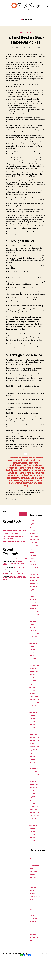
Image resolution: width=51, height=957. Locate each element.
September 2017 (34, 784)
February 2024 (33, 605)
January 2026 (33, 536)
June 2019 (32, 718)
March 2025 (32, 564)
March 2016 (32, 841)
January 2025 (33, 571)
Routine (23, 499)
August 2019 (33, 712)
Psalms (31, 924)
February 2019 (33, 731)
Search (4, 511)
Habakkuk (32, 890)
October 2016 (33, 819)
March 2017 (32, 803)
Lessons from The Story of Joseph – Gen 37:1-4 (13, 568)
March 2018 (32, 765)
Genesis (31, 884)
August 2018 (33, 750)
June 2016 (32, 831)
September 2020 (34, 671)
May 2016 (32, 834)
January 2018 (33, 771)
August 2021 (33, 643)
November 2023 (34, 615)
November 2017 (34, 778)
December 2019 (34, 699)
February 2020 (33, 693)
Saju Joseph (17, 47)
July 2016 (32, 828)
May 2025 (32, 558)
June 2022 (32, 621)
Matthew (32, 915)
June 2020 (32, 681)
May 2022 (32, 624)
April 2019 (32, 724)
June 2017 (32, 793)
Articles (31, 868)
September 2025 (34, 546)
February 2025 (33, 568)
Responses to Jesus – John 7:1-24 (12, 533)
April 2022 (32, 627)
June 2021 (32, 649)
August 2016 (33, 825)
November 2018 (34, 740)
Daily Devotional (34, 871)
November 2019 (34, 702)
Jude (30, 906)
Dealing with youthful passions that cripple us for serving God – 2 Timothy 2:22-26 (15, 577)
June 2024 (32, 593)
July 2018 (32, 753)
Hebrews (22, 32)
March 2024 (32, 602)
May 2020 (32, 684)
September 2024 (34, 583)
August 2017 (33, 787)
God (14, 499)
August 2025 (33, 549)
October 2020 (33, 668)
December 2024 (34, 574)
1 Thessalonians (34, 865)
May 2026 (32, 524)
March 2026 (32, 530)
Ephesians (32, 874)
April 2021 (32, 655)
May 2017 (32, 797)
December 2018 (34, 737)
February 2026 (33, 533)
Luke (30, 909)
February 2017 (33, 806)
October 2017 (33, 781)
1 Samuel (32, 862)
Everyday (10, 499)
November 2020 (34, 665)
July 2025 (32, 552)
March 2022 (32, 630)
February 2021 (33, 662)
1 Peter (31, 859)
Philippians (32, 921)
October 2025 (33, 542)
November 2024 (34, 577)
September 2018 (34, 746)
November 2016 (34, 815)
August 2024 (33, 586)
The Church (32, 934)
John (30, 903)
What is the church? (21, 558)
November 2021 (34, 633)
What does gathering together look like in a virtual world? (13, 563)
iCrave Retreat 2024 (35, 896)
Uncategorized (33, 937)
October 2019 (33, 706)
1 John (31, 855)
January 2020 (33, 696)
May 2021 (32, 652)
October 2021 (33, 637)
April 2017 (32, 800)
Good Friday (33, 887)
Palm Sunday (33, 918)
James (31, 899)
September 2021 (34, 640)
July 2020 (32, 677)
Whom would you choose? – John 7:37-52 (14, 530)
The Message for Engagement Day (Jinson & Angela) (13, 572)
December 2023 (34, 611)
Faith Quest (32, 877)
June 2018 (32, 756)
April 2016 (32, 837)
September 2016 (34, 822)
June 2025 (32, 555)
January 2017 (33, 809)
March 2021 (32, 659)
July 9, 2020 (27, 47)
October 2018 (33, 743)
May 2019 (32, 721)
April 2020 (32, 687)
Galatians (32, 881)
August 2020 (33, 674)
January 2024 (33, 608)
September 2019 (34, 709)
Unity (31, 940)
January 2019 (33, 734)
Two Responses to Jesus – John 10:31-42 (14, 527)
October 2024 (33, 580)
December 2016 (34, 812)
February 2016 (33, 844)
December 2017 (34, 775)
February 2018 (33, 768)
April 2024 (32, 599)
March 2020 (33, 690)
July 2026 (32, 520)
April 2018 (32, 762)
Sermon (28, 32)
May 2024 (32, 596)
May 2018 (32, 759)
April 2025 (32, 561)
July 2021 (32, 646)
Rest (19, 499)
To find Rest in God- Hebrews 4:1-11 (25, 40)
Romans (31, 928)
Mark (30, 912)
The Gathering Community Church (17, 953)
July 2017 (32, 790)
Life (17, 499)
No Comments (36, 47)
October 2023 (33, 618)
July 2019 (32, 715)
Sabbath (27, 499)
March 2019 (32, 728)
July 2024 (32, 590)
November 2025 (34, 539)
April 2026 (32, 527)
